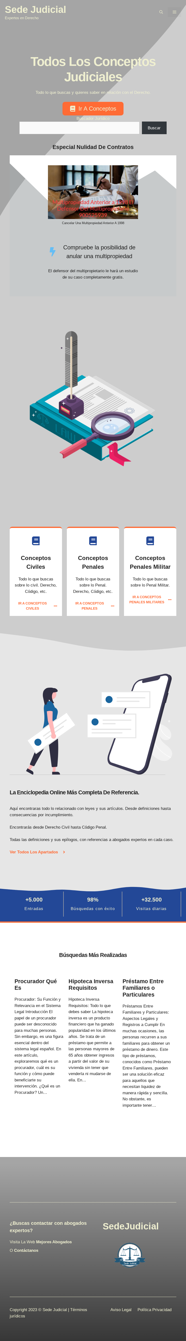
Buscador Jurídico (93, 118)
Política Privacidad (154, 1309)
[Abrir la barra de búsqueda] (161, 12)
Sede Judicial (35, 9)
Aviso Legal (121, 1309)
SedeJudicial (131, 1226)
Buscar (154, 128)
